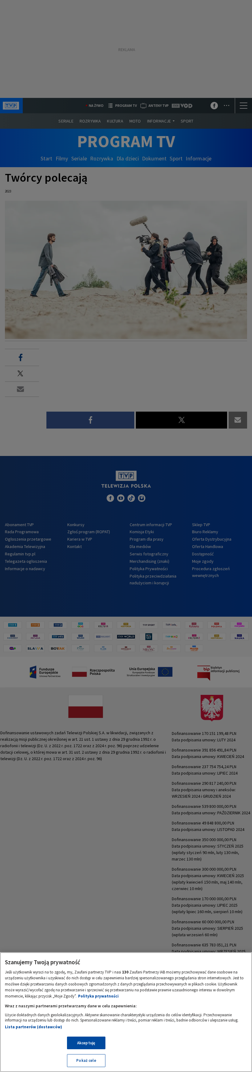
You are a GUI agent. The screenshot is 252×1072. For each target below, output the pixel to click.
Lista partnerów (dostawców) (33, 1027)
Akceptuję (86, 1043)
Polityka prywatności (98, 996)
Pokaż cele (86, 1060)
